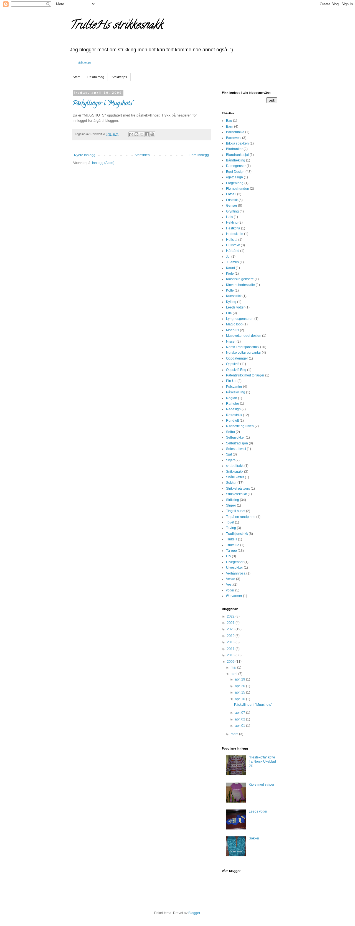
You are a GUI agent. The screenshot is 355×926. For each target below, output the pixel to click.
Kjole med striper (261, 784)
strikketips (84, 62)
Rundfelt (232, 420)
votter (230, 590)
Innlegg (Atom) (103, 163)
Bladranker (234, 149)
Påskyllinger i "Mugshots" (103, 103)
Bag (229, 121)
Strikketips (119, 77)
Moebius (232, 330)
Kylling (231, 302)
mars (235, 734)
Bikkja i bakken (237, 143)
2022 (231, 616)
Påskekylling (235, 392)
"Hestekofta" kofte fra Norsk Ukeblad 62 (262, 761)
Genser (231, 206)
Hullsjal (231, 240)
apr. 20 (240, 686)
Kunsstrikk (234, 296)
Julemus (232, 262)
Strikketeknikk (236, 494)
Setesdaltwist (236, 449)
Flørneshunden (237, 189)
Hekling (232, 222)
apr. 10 (240, 699)
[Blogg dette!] (136, 134)
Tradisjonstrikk (237, 534)
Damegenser (236, 166)
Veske (230, 579)
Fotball (231, 194)
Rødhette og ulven (240, 426)
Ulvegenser (235, 562)
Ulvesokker (234, 568)
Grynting (232, 211)
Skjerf (230, 460)
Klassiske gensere (240, 279)
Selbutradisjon (237, 443)
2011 (231, 649)
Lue (229, 313)
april (234, 674)
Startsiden (142, 155)
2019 (231, 636)
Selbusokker (235, 437)
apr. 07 (240, 713)
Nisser (231, 341)
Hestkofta (233, 228)
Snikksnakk (234, 472)
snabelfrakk (235, 466)
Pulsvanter (234, 387)
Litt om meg (95, 77)
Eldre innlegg (199, 155)
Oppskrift (232, 364)
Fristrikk (232, 200)
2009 (231, 662)
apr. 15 (240, 692)
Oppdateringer (237, 358)
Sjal (229, 454)
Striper (231, 505)
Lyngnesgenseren (239, 319)
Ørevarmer (234, 596)
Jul (228, 257)
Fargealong (235, 183)
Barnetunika (235, 132)
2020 (231, 629)
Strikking (232, 500)
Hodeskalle (234, 234)
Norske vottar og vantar (243, 353)
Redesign (233, 409)
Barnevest (233, 138)
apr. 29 (240, 679)
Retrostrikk (234, 415)
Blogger (194, 913)
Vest (229, 584)
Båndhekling (235, 160)
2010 (231, 655)
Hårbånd (232, 251)
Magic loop (234, 324)
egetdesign (234, 177)
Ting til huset (235, 511)
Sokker (231, 483)
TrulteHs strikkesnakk (116, 26)
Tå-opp (231, 551)
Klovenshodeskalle (240, 285)
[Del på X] (141, 134)
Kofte (230, 290)
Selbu (230, 432)
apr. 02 (240, 719)
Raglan (231, 398)
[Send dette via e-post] (131, 134)
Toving (231, 528)
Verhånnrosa (235, 573)
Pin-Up (231, 381)
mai (234, 667)
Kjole (230, 273)
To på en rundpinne (240, 517)
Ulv (228, 556)
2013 (231, 642)
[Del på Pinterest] (152, 134)
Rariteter (232, 404)
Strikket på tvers (238, 488)
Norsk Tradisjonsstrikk (242, 347)
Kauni (230, 268)
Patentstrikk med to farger (245, 375)
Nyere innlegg (84, 155)
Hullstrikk (233, 245)
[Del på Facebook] (147, 134)
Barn (229, 126)
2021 (231, 623)
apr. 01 (240, 726)
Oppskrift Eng (236, 370)
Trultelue (232, 545)
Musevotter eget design (243, 336)
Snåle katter (235, 477)
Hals (229, 217)
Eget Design (235, 172)
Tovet (230, 522)
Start (76, 77)
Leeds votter (235, 307)
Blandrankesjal (237, 155)
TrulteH (231, 539)
